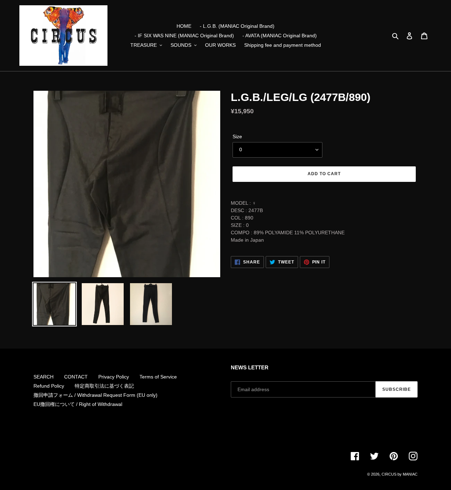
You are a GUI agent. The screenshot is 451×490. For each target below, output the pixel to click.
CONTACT (76, 377)
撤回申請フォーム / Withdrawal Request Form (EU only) (95, 395)
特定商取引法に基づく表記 (104, 386)
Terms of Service (158, 377)
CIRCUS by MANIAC (400, 474)
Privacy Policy (113, 377)
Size (237, 136)
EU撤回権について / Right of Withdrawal (77, 404)
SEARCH (43, 377)
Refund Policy (48, 386)
